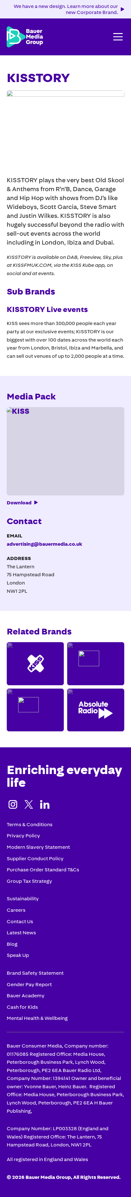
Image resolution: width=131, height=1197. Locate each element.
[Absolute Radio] (95, 709)
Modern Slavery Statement (38, 847)
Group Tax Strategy (29, 881)
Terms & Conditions (29, 824)
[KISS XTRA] (95, 663)
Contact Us (20, 921)
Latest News (21, 932)
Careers (16, 910)
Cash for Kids (22, 1007)
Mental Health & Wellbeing (37, 1018)
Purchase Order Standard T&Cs (43, 869)
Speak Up (18, 955)
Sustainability (23, 898)
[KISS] (35, 663)
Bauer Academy (26, 995)
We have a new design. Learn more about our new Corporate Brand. (66, 9)
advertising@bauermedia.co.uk (44, 544)
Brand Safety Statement (35, 973)
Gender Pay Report (29, 984)
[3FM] (35, 709)
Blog (12, 944)
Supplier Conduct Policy (35, 858)
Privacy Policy (23, 835)
